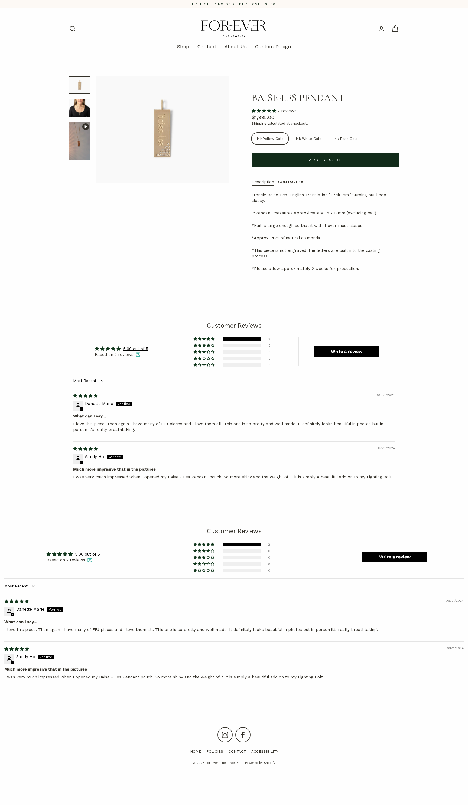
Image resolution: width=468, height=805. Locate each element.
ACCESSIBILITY (264, 751)
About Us (236, 46)
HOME (195, 751)
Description (263, 181)
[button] (265, 110)
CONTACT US (291, 181)
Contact (206, 46)
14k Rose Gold (345, 139)
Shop (183, 46)
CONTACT (237, 751)
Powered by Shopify (260, 763)
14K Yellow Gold (270, 139)
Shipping (259, 123)
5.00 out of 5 (135, 348)
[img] (85, 395)
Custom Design (273, 46)
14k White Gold (308, 139)
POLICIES (214, 751)
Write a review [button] (346, 351)
